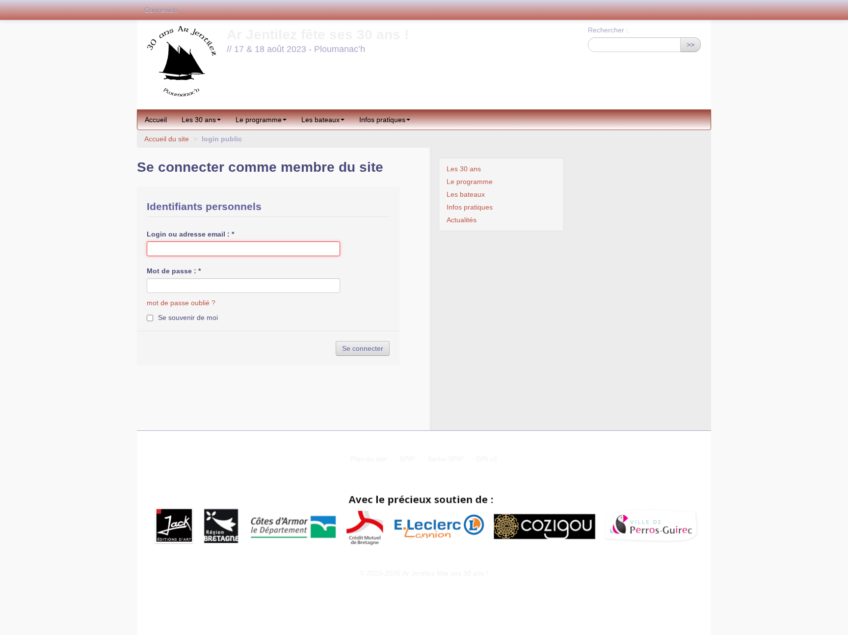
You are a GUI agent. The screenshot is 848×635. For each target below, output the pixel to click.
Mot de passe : (174, 271)
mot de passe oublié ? (181, 303)
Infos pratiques (382, 120)
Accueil (156, 120)
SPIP (407, 459)
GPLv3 (486, 459)
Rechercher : (608, 30)
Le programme (259, 120)
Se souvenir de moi (188, 317)
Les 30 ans (199, 120)
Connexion (161, 10)
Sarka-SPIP (445, 459)
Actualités (462, 220)
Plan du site (368, 459)
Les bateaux (320, 120)
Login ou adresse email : (190, 234)
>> (690, 45)
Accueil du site (166, 139)
